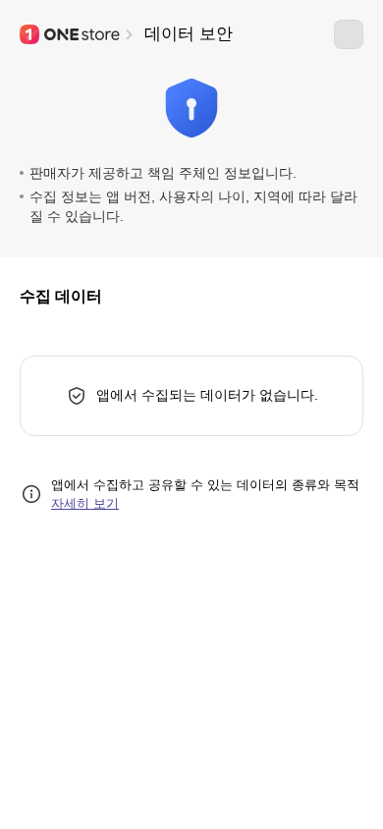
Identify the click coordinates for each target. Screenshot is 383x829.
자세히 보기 (85, 503)
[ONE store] (71, 34)
